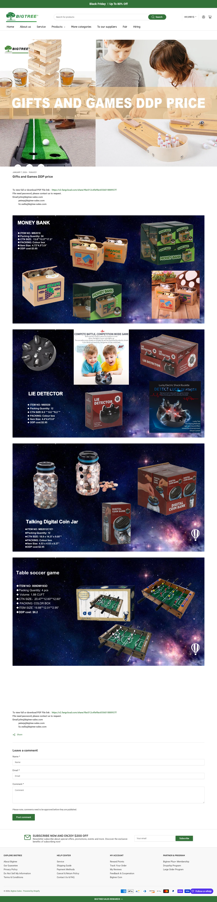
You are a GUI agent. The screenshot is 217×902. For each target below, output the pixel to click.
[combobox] (110, 17)
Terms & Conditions (13, 877)
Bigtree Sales (16, 891)
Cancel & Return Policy (68, 873)
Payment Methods (66, 869)
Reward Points (117, 861)
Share (19, 734)
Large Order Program (173, 869)
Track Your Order (118, 865)
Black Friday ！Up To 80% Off (108, 4)
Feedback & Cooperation (122, 873)
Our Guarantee (11, 865)
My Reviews (116, 869)
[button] (108, 899)
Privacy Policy (10, 869)
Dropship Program (172, 865)
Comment (18, 784)
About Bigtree (10, 861)
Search (159, 17)
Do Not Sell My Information (17, 873)
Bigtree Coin (116, 877)
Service (60, 861)
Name (16, 756)
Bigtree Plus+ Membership (176, 861)
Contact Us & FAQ (65, 877)
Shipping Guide (64, 865)
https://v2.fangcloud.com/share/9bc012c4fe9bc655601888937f (84, 190)
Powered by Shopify (31, 891)
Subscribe (184, 838)
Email (16, 770)
